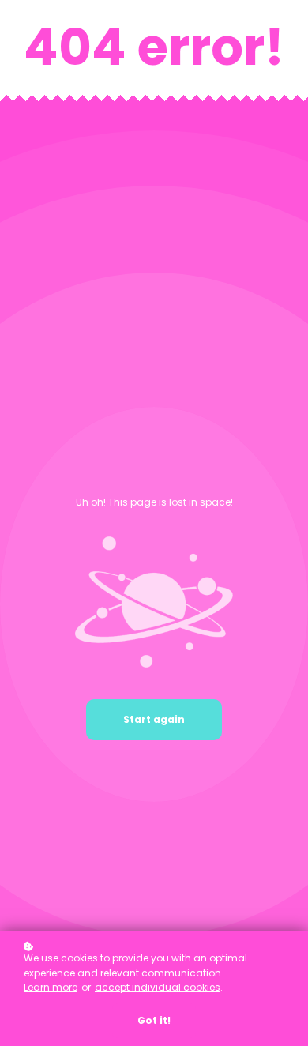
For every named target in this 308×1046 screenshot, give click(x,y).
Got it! (154, 1020)
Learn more (50, 987)
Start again (154, 719)
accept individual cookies (157, 987)
